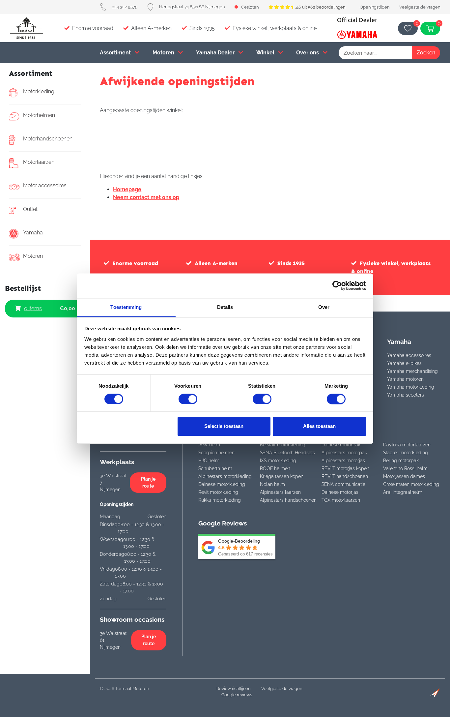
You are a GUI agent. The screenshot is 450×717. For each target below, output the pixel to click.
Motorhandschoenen (47, 138)
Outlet (30, 209)
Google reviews (236, 694)
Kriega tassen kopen (281, 476)
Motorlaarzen (38, 162)
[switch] (188, 399)
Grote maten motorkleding (411, 484)
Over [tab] (323, 307)
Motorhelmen (39, 115)
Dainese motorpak (341, 444)
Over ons (308, 52)
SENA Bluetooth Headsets (287, 452)
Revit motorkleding (218, 492)
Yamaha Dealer (216, 52)
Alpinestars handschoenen (288, 500)
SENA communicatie (343, 484)
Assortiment (116, 52)
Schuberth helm (215, 468)
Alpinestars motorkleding (225, 476)
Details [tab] (225, 307)
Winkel (266, 52)
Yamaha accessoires (409, 355)
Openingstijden (374, 7)
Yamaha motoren (405, 379)
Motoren (164, 52)
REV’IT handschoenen (345, 476)
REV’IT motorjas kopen (345, 468)
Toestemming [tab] (126, 307)
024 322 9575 (124, 6)
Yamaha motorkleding (410, 387)
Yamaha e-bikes (404, 363)
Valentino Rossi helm (405, 468)
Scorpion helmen (216, 452)
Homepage (127, 189)
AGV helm (209, 444)
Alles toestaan (319, 426)
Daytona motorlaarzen (407, 444)
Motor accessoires (45, 185)
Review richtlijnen (233, 688)
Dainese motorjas (340, 492)
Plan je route (148, 482)
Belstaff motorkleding (282, 444)
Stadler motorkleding (405, 452)
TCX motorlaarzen (341, 500)
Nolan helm (272, 484)
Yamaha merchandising (412, 371)
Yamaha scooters (405, 395)
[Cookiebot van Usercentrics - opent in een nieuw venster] (337, 285)
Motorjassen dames (404, 476)
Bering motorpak (401, 460)
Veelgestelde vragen (419, 7)
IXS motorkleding (278, 460)
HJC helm (208, 460)
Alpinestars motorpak (344, 452)
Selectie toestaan (223, 426)
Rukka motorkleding (219, 500)
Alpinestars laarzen (280, 492)
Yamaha (33, 232)
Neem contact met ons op (146, 197)
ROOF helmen (275, 468)
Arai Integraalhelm (402, 492)
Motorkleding (38, 91)
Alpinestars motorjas (343, 460)
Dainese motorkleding (221, 484)
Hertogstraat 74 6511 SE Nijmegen (192, 6)
